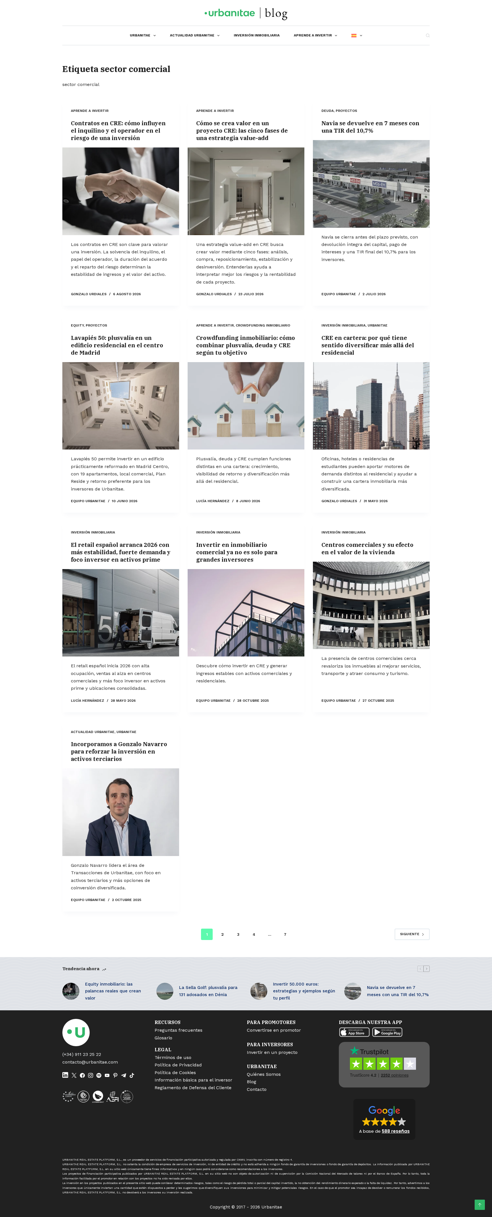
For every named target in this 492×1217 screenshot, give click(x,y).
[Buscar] (428, 35)
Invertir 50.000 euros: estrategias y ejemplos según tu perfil (304, 991)
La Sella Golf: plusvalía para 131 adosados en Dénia (208, 991)
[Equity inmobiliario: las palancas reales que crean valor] (70, 991)
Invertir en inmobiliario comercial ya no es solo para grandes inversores (236, 552)
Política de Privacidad (178, 1065)
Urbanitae (140, 35)
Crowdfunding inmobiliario (263, 325)
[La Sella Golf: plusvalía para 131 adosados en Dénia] (164, 991)
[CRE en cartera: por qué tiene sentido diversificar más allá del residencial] (371, 406)
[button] (384, 1119)
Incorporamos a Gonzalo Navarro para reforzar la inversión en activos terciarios (119, 751)
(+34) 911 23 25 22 (81, 1054)
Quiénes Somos (264, 1074)
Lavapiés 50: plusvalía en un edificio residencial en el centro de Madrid (117, 345)
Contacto (256, 1089)
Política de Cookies (175, 1072)
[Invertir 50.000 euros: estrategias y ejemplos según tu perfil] (258, 991)
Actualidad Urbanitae (192, 35)
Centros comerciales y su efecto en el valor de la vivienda (367, 548)
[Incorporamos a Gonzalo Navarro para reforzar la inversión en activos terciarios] (120, 812)
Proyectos (346, 111)
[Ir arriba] (480, 1205)
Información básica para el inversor (193, 1080)
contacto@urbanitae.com (90, 1062)
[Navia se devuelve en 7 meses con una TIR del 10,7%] (371, 184)
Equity (77, 325)
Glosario (163, 1037)
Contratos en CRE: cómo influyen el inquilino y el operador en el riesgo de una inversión (118, 130)
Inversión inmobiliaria (257, 35)
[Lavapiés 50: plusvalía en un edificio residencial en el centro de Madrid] (120, 406)
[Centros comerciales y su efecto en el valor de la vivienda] (371, 605)
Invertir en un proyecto (272, 1052)
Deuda (327, 111)
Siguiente (409, 934)
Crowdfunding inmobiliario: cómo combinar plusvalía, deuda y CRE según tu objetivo (245, 345)
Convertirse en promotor (274, 1030)
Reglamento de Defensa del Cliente (193, 1087)
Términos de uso (173, 1057)
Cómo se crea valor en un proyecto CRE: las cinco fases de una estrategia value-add (242, 130)
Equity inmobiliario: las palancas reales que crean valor (113, 991)
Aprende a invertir (313, 35)
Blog (251, 1081)
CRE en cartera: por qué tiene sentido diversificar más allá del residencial (367, 345)
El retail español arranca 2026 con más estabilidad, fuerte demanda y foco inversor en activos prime (121, 552)
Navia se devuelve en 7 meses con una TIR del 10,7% (370, 126)
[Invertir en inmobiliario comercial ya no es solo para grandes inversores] (246, 613)
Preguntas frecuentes (178, 1030)
